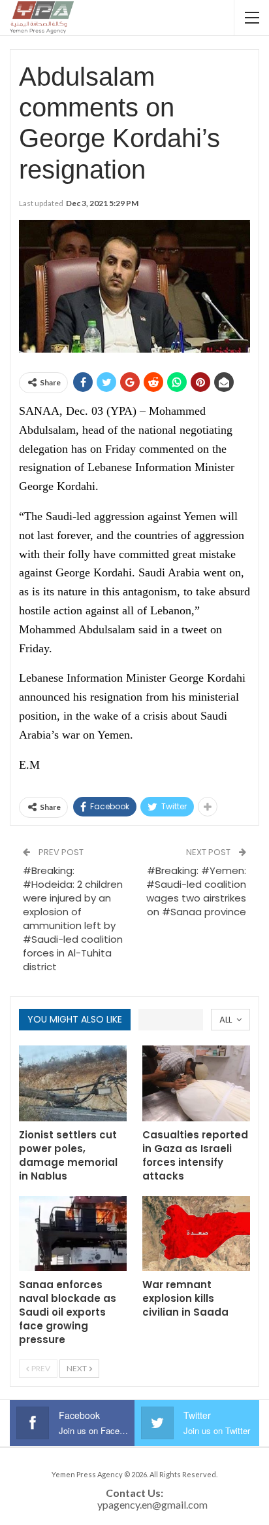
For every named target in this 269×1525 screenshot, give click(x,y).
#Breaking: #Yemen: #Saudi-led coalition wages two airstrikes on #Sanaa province (196, 891)
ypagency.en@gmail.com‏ (152, 1504)
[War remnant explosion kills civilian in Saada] (196, 1234)
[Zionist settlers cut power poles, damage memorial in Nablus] (73, 1083)
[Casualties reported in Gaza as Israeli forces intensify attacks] (196, 1083)
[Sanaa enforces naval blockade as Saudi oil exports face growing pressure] (73, 1234)
